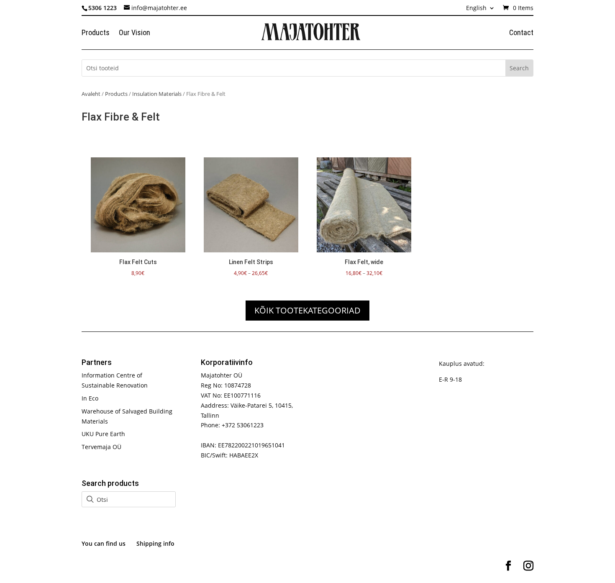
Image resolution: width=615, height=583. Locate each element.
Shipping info (155, 543)
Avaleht (91, 94)
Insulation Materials (157, 94)
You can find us (104, 543)
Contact (521, 33)
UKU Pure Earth (103, 434)
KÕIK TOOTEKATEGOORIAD (307, 310)
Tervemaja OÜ (101, 447)
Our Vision (134, 33)
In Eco (90, 398)
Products (96, 33)
